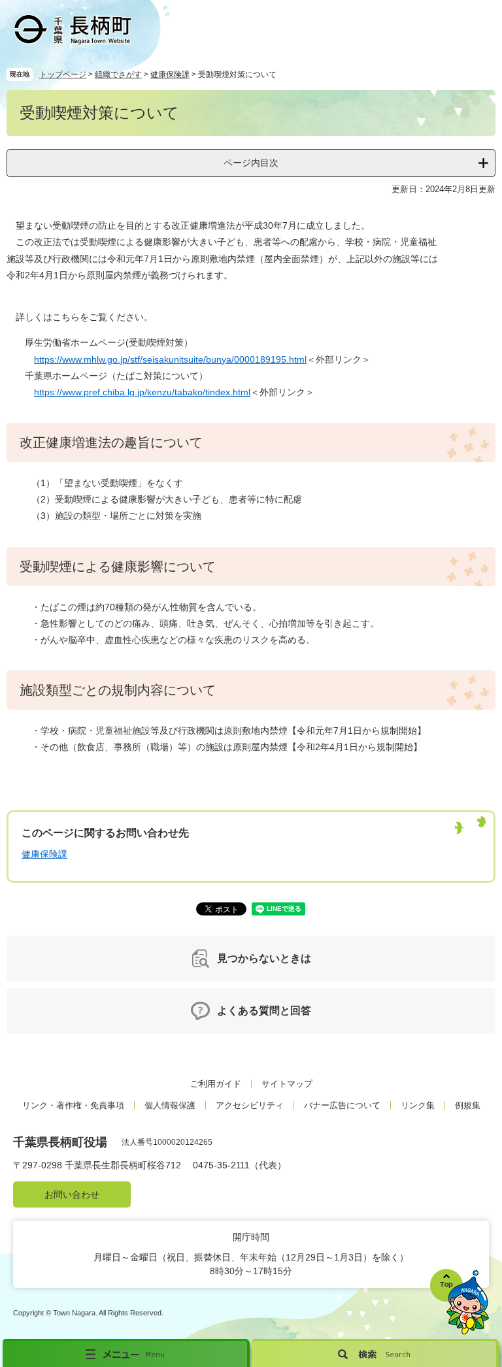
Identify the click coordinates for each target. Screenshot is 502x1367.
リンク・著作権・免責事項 (73, 1105)
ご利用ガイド (215, 1084)
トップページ (62, 74)
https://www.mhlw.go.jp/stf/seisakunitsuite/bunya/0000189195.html (170, 359)
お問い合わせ (71, 1194)
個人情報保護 (169, 1105)
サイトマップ (286, 1084)
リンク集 (418, 1105)
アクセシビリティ (250, 1105)
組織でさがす (118, 74)
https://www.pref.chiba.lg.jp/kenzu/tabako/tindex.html (142, 392)
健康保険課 (170, 74)
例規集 (467, 1105)
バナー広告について (342, 1105)
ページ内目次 (251, 162)
